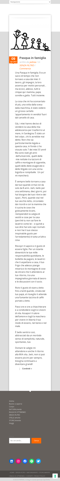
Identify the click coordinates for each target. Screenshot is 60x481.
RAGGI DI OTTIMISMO (17, 412)
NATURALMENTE (32, 473)
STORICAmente (15, 420)
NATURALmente (15, 409)
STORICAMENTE (44, 473)
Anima (11, 401)
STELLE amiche (14, 418)
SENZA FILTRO (26, 65)
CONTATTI (29, 476)
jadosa (32, 62)
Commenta (25, 68)
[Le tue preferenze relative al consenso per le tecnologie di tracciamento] (55, 476)
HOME (12, 473)
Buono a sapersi (15, 404)
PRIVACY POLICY (39, 476)
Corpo (11, 406)
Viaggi (11, 423)
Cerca (11, 436)
